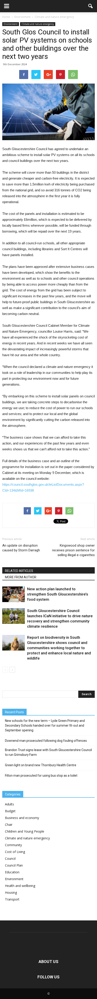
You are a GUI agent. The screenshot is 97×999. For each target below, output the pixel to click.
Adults (9, 804)
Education (12, 872)
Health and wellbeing (20, 886)
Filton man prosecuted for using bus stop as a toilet (41, 775)
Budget (10, 811)
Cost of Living (15, 852)
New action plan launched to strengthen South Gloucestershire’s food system (57, 594)
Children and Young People (24, 831)
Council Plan (14, 865)
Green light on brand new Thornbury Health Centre (40, 765)
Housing (11, 892)
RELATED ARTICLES (19, 571)
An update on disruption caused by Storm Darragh (21, 547)
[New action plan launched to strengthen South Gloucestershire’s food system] (13, 594)
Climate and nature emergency (37, 24)
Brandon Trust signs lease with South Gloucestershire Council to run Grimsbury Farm (48, 752)
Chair (8, 824)
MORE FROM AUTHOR (20, 577)
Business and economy (22, 818)
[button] (90, 6)
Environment (11, 24)
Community (13, 845)
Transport (12, 899)
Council (10, 858)
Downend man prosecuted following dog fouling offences (46, 740)
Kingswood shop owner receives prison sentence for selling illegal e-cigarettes (73, 550)
